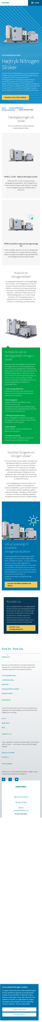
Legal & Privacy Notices (21, 797)
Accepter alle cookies (19, 1009)
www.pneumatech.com (21, 810)
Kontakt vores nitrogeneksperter (16, 628)
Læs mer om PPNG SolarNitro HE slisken (19, 584)
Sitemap (21, 808)
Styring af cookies (21, 802)
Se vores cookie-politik (23, 1004)
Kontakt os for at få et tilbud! (15, 97)
